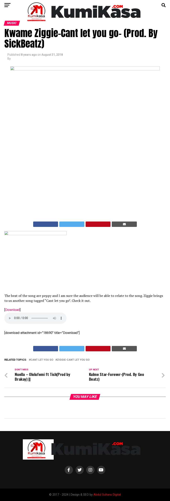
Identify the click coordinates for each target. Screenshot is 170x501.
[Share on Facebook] (45, 224)
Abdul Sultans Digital (107, 494)
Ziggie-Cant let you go (73, 360)
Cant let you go (41, 360)
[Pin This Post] (98, 224)
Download (12, 310)
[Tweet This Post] (71, 224)
